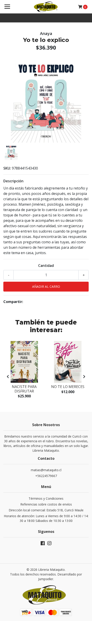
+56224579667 (46, 476)
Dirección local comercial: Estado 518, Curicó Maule (46, 510)
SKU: (7, 168)
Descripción (13, 181)
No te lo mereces (67, 386)
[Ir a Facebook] (43, 544)
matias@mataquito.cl (46, 470)
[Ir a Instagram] (49, 544)
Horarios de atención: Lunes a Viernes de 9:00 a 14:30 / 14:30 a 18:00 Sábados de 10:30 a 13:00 (46, 518)
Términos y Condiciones (46, 498)
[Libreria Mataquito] (46, 6)
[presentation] (7, 376)
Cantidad (46, 265)
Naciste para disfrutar (24, 388)
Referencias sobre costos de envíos (46, 504)
